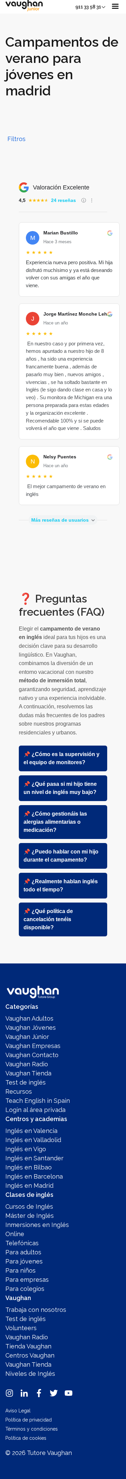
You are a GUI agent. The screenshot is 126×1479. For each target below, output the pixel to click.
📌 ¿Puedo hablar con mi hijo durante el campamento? (61, 856)
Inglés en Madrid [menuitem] (29, 1185)
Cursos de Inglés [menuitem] (29, 1206)
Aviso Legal (18, 1410)
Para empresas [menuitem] (27, 1279)
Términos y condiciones (31, 1429)
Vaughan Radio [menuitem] (26, 1064)
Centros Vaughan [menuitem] (29, 1355)
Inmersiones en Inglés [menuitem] (37, 1224)
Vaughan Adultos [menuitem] (29, 1018)
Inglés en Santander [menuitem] (34, 1158)
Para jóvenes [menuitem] (24, 1261)
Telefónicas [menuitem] (22, 1243)
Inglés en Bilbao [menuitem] (28, 1167)
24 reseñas (63, 200)
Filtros (16, 138)
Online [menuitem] (14, 1233)
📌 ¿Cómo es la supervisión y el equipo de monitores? (61, 758)
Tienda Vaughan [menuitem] (28, 1346)
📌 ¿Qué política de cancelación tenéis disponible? (48, 919)
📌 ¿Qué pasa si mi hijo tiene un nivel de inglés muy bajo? (60, 788)
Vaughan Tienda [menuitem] (28, 1073)
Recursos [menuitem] (18, 1091)
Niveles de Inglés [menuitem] (30, 1373)
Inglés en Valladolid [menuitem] (33, 1139)
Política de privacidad (28, 1420)
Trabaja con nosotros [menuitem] (35, 1309)
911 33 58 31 (88, 6)
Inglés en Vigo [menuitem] (25, 1149)
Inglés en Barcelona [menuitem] (34, 1176)
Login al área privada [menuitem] (35, 1109)
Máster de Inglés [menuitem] (29, 1215)
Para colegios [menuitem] (24, 1288)
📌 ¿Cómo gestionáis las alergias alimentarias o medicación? (55, 822)
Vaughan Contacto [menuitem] (31, 1055)
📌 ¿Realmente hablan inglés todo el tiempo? (61, 885)
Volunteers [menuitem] (21, 1328)
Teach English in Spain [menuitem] (37, 1100)
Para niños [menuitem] (20, 1270)
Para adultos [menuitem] (23, 1252)
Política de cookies (25, 1438)
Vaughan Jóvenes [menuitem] (30, 1027)
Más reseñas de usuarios (60, 520)
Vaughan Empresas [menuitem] (32, 1045)
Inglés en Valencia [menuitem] (31, 1130)
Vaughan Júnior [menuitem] (27, 1036)
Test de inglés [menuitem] (25, 1082)
